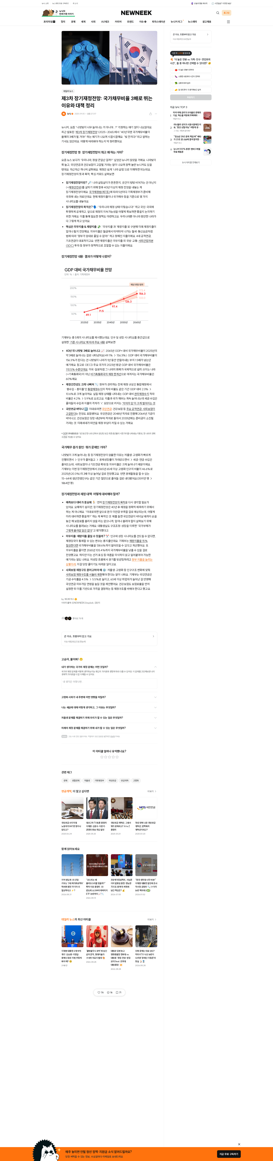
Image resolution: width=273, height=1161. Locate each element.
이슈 (141, 21)
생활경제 (75, 780)
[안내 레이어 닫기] (239, 1144)
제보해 (112, 736)
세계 (83, 21)
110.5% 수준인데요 (77, 369)
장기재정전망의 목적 (113, 502)
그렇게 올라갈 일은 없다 (79, 530)
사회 (93, 21)
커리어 (118, 21)
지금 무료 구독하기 (229, 1154)
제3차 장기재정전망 (86, 132)
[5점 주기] (117, 757)
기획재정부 (99, 780)
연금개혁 (124, 780)
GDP (65, 433)
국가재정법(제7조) (99, 192)
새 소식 (75, 3)
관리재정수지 (141, 394)
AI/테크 (105, 21)
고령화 (136, 780)
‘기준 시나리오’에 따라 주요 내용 (87, 342)
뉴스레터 (192, 21)
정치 (63, 21)
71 (120, 992)
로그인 (226, 12)
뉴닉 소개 (45, 3)
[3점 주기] (109, 757)
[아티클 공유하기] (150, 113)
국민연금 (107, 409)
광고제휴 (207, 21)
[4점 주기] (113, 757)
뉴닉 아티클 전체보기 (191, 162)
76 (102, 992)
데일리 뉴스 (68, 91)
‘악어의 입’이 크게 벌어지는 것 (138, 403)
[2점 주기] (106, 757)
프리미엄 (48, 21)
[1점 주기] (102, 757)
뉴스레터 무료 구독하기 (60, 3)
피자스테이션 (158, 21)
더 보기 (151, 791)
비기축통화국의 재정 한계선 (106, 374)
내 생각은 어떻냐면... (73, 681)
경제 (73, 21)
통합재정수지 (95, 389)
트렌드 (130, 21)
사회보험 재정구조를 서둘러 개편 (84, 574)
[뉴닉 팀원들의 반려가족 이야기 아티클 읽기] (58, 13)
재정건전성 (75, 187)
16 (111, 992)
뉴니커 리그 (176, 21)
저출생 (87, 780)
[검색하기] (218, 13)
